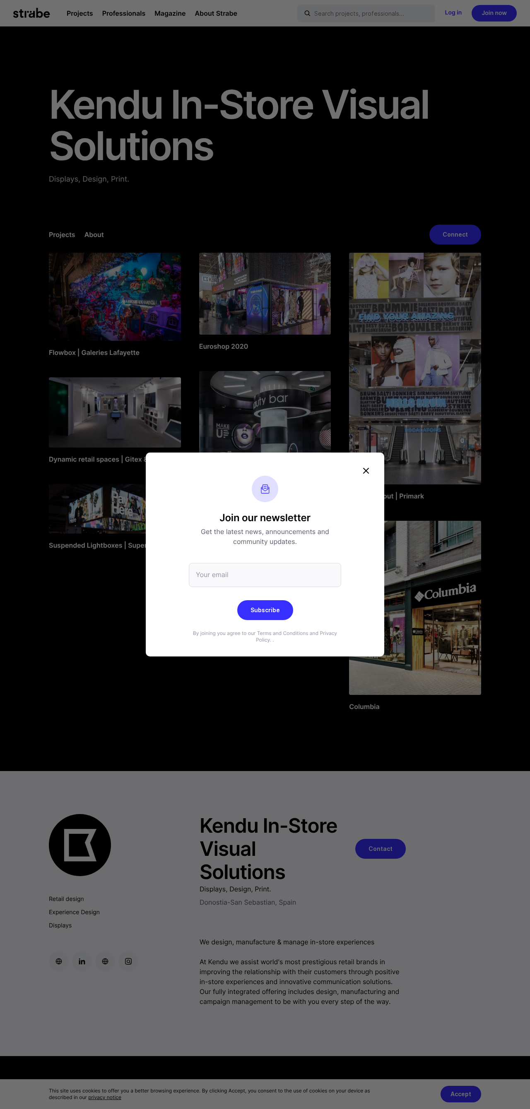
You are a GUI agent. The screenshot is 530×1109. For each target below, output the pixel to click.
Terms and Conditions (282, 633)
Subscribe (265, 609)
